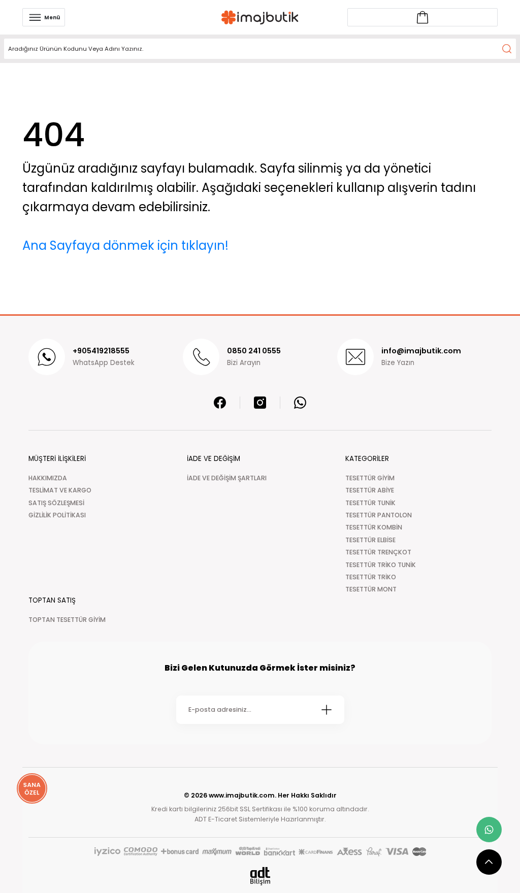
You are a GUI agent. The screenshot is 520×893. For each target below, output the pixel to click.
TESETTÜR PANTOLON (378, 515)
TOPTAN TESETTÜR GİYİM (67, 619)
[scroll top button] (489, 862)
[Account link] (422, 17)
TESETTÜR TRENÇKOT (378, 552)
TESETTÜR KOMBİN (373, 527)
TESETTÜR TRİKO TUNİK (380, 564)
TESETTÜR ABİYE (369, 490)
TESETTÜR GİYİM (370, 478)
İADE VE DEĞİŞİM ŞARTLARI (227, 478)
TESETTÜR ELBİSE (370, 540)
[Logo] (260, 17)
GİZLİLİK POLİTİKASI (57, 515)
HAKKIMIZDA (47, 478)
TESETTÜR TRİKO (370, 577)
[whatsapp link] (489, 829)
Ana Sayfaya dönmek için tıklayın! (125, 245)
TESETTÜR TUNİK (370, 503)
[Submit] (326, 710)
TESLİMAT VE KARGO (59, 490)
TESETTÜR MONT (371, 589)
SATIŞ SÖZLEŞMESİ (56, 503)
